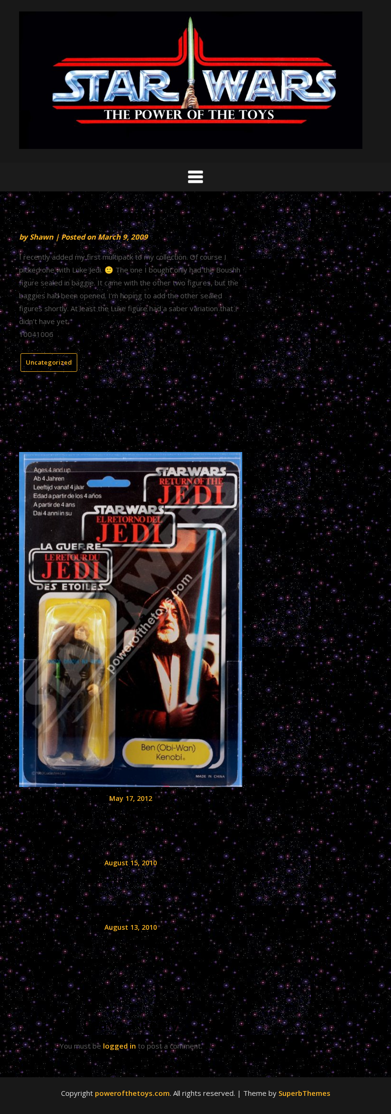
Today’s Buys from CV (131, 944)
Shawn (41, 237)
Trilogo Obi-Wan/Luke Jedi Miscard (130, 815)
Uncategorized (49, 362)
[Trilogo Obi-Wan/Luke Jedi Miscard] (130, 616)
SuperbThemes (304, 1093)
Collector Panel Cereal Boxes (131, 880)
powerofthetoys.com (132, 1093)
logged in (119, 1046)
